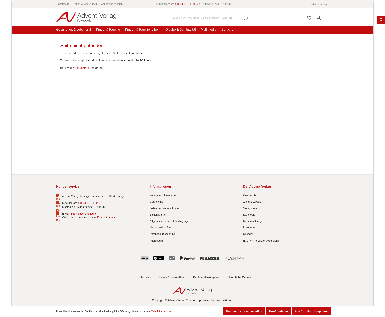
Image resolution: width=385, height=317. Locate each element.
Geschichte (249, 195)
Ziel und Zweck (252, 201)
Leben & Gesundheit (85, 3)
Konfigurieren (278, 311)
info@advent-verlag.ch (84, 213)
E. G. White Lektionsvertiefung (261, 240)
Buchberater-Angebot (206, 277)
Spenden (248, 233)
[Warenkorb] (326, 16)
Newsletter (249, 227)
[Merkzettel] (309, 18)
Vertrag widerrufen (160, 227)
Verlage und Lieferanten (163, 195)
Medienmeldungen (253, 221)
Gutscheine (156, 201)
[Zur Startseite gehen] (86, 17)
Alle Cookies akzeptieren (312, 311)
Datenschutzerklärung (162, 233)
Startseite (63, 3)
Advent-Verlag (319, 4)
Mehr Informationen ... (163, 311)
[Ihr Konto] (319, 18)
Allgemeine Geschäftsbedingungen (170, 221)
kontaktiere (82, 67)
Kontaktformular (106, 217)
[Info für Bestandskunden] (381, 20)
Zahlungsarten (158, 214)
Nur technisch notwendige (244, 311)
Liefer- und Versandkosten (165, 208)
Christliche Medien (112, 3)
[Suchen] (245, 18)
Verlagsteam (250, 208)
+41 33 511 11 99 (185, 3)
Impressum (156, 240)
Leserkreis (249, 214)
